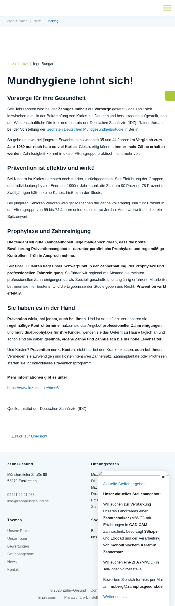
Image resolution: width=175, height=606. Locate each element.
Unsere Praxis (18, 531)
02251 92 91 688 (21, 495)
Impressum (47, 597)
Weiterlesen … (116, 597)
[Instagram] (95, 555)
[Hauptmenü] (167, 8)
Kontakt (13, 570)
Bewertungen (18, 546)
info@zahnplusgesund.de (28, 501)
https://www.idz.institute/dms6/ (33, 388)
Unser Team (17, 538)
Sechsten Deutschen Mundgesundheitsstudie (85, 129)
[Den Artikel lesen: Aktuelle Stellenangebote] (133, 473)
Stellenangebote (20, 554)
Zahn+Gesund (17, 21)
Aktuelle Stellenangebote (125, 484)
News (37, 21)
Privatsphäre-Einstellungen (86, 597)
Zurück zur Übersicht (29, 436)
